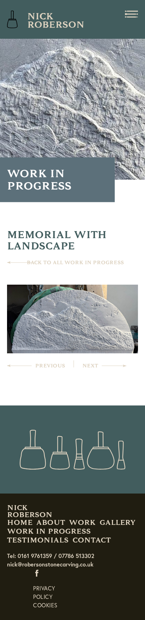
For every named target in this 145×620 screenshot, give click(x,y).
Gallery (117, 522)
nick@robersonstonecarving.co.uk (50, 564)
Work (82, 522)
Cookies (45, 605)
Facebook (38, 573)
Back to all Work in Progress (75, 263)
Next (90, 366)
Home (19, 522)
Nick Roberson (45, 19)
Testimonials (38, 540)
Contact (91, 540)
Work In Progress (49, 531)
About (50, 522)
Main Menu (131, 14)
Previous (50, 366)
